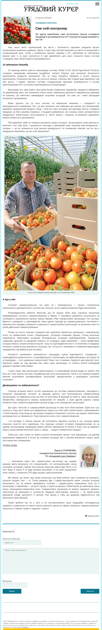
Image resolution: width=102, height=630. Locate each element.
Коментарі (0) (8, 531)
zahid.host (25, 627)
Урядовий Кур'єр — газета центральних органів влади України (51, 6)
